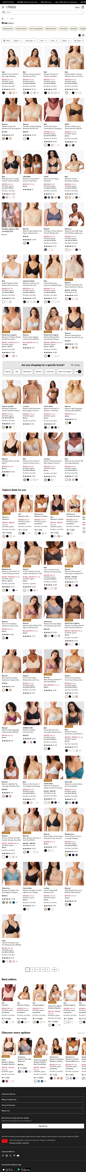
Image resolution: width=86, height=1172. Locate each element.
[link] (11, 83)
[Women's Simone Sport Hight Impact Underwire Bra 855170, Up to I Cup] (74, 553)
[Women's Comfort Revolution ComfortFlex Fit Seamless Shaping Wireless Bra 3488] (74, 713)
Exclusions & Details (15, 1143)
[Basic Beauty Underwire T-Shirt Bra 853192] (53, 661)
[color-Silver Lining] (10, 427)
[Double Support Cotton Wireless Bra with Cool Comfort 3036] (11, 266)
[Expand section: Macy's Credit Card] (43, 1099)
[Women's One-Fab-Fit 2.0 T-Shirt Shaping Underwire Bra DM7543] (11, 553)
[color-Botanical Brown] (45, 427)
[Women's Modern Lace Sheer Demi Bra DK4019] (74, 109)
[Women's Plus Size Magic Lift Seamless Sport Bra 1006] (53, 607)
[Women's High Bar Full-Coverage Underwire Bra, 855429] (11, 767)
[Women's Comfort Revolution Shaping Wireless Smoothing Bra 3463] (74, 162)
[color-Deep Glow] (58, 1078)
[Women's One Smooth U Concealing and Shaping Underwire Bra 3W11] (25, 503)
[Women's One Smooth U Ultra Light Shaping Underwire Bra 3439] (11, 57)
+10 (80, 249)
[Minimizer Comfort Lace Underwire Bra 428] (32, 266)
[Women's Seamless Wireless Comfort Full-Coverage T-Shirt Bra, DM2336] (57, 1046)
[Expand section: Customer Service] (43, 1094)
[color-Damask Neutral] (45, 356)
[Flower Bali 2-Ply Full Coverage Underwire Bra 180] (53, 713)
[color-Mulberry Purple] (76, 585)
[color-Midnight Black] (7, 356)
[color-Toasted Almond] (70, 249)
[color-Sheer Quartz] (13, 356)
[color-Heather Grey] (10, 302)
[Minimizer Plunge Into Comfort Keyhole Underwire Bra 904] (11, 392)
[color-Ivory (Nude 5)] (73, 299)
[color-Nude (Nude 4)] (52, 249)
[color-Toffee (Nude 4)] (13, 857)
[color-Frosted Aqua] (55, 636)
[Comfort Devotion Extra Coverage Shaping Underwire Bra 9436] (74, 819)
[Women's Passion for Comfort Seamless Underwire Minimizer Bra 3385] (53, 57)
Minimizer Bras (51, 28)
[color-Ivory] (34, 852)
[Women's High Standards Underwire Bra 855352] (74, 392)
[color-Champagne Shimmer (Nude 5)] (3, 427)
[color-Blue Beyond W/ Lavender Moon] (70, 1078)
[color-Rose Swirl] (73, 197)
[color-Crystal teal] (66, 802)
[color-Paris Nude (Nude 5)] (3, 590)
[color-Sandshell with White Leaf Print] (31, 802)
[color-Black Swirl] (76, 197)
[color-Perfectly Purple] (76, 855)
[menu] (3, 7)
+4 (58, 93)
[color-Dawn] (49, 197)
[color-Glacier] (3, 902)
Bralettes (74, 28)
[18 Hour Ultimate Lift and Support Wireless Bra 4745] (32, 553)
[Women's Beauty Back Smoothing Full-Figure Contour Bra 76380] (53, 318)
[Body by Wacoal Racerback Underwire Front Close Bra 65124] (53, 819)
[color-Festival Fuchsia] (6, 1081)
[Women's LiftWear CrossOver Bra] (32, 713)
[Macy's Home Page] (10, 7)
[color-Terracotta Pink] (61, 1078)
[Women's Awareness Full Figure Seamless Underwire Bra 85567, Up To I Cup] (74, 266)
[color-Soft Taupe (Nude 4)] (24, 93)
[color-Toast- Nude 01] (7, 475)
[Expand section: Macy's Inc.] (43, 1110)
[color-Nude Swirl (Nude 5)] (66, 197)
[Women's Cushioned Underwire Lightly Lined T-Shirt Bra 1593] (9, 503)
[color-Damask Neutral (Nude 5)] (3, 356)
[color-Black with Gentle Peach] (68, 533)
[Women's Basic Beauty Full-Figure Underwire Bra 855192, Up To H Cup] (32, 214)
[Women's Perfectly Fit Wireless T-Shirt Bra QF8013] (53, 392)
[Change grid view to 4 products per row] (80, 35)
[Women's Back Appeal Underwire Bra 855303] (32, 318)
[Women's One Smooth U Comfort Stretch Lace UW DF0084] (32, 444)
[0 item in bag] (82, 7)
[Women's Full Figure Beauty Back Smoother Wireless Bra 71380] (74, 607)
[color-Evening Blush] (24, 479)
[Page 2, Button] (58, 969)
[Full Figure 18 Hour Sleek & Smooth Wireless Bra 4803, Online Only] (53, 214)
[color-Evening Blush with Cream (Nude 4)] (71, 533)
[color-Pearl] (34, 302)
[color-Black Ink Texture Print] (73, 855)
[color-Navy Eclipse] (13, 590)
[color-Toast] (3, 638)
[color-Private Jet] (45, 249)
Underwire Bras (21, 28)
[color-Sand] (3, 138)
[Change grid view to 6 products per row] (83, 35)
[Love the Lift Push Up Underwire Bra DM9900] (73, 503)
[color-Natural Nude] (73, 585)
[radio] (3, 93)
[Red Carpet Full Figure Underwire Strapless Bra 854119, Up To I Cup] (11, 661)
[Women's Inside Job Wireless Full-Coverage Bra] (11, 109)
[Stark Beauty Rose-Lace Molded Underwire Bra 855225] (74, 873)
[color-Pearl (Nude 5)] (13, 427)
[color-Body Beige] (66, 855)
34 (54, 969)
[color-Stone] (52, 197)
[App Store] (8, 1169)
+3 (58, 145)
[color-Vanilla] (10, 536)
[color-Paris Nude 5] (28, 302)
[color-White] (7, 93)
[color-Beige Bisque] (54, 1078)
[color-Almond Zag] (70, 197)
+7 (16, 93)
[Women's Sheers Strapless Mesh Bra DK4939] (9, 1046)
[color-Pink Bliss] (25, 1022)
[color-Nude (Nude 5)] (10, 93)
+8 (59, 1025)
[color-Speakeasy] (55, 427)
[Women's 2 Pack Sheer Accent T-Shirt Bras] (32, 162)
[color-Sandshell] (66, 249)
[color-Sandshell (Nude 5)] (13, 93)
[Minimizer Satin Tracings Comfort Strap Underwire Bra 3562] (11, 162)
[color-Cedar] (49, 802)
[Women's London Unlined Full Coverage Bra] (74, 767)
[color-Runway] (24, 742)
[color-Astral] (28, 742)
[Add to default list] (31, 496)
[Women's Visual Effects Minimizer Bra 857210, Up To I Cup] (74, 318)
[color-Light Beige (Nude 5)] (80, 93)
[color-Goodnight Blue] (42, 1081)
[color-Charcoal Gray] (45, 636)
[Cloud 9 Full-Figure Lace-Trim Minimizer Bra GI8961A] (11, 926)
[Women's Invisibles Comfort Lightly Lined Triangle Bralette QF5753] (32, 873)
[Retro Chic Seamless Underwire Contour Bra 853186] (11, 607)
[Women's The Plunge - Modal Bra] (53, 162)
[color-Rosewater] (13, 961)
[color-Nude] (24, 590)
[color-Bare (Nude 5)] (28, 909)
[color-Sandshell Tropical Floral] (76, 750)
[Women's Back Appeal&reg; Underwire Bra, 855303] (11, 713)
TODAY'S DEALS (8, 2)
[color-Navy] (34, 742)
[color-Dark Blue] (73, 802)
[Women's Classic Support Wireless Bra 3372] (32, 57)
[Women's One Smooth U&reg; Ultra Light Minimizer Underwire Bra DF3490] (74, 444)
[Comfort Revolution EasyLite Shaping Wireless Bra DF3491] (53, 266)
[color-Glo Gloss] (34, 93)
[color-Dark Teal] (13, 902)
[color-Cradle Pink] (76, 299)
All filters (77, 365)
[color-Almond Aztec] (52, 145)
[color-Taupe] (70, 479)
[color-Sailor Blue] (38, 302)
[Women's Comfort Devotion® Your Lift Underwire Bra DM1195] (41, 503)
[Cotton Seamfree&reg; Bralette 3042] (53, 873)
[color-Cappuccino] (66, 644)
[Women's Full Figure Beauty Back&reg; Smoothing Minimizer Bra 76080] (11, 318)
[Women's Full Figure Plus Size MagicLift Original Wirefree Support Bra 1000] (11, 873)
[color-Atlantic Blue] (73, 145)
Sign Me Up (43, 1126)
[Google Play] (24, 1169)
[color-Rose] (7, 197)
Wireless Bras (7, 28)
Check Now (25, 1143)
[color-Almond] (59, 536)
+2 (58, 302)
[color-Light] (45, 909)
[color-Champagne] (70, 145)
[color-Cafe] (59, 636)
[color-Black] (3, 93)
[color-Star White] (10, 356)
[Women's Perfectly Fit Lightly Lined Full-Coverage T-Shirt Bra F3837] (53, 767)
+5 (16, 590)
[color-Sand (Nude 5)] (24, 138)
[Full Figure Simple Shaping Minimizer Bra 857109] (32, 109)
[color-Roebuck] (10, 138)
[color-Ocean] (59, 197)
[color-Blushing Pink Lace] (76, 93)
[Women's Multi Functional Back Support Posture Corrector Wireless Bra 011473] (32, 392)
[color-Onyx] (7, 427)
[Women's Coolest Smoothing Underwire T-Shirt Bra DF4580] (57, 503)
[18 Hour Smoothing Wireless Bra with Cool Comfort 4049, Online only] (32, 661)
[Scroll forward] (79, 371)
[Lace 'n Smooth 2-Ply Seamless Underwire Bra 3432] (53, 553)
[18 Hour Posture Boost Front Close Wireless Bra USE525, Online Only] (74, 661)
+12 (80, 750)
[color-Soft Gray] (10, 902)
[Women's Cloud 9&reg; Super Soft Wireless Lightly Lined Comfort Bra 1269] (74, 214)
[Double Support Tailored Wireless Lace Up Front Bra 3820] (74, 57)
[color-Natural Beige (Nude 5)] (10, 857)
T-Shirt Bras (63, 28)
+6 (37, 93)
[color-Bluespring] (38, 1081)
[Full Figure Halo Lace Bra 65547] (11, 444)
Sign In (77, 7)
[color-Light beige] (45, 480)
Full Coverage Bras (36, 28)
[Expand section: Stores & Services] (43, 1105)
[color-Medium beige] (70, 802)
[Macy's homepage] (3, 19)
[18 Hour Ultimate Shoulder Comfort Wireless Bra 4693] (11, 819)
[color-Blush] (7, 902)
